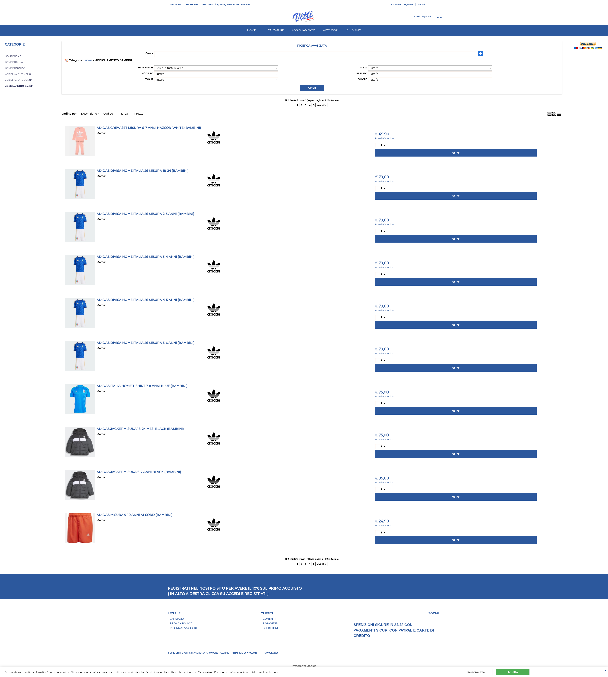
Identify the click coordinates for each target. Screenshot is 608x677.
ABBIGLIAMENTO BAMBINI (19, 86)
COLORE (362, 79)
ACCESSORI (331, 30)
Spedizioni (270, 628)
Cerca (149, 53)
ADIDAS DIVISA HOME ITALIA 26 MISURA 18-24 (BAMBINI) (143, 171)
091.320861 (176, 4)
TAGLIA (149, 79)
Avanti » (321, 105)
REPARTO (361, 73)
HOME (251, 30)
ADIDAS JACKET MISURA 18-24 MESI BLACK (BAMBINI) (140, 429)
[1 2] (381, 189)
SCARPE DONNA (14, 62)
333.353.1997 (192, 4)
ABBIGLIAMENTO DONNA (18, 80)
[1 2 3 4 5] (381, 232)
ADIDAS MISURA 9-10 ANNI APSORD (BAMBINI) (134, 515)
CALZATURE (276, 30)
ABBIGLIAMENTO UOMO (18, 74)
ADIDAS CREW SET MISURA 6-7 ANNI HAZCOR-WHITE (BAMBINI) (149, 128)
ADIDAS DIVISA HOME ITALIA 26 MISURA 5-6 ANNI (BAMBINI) (145, 343)
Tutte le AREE (145, 67)
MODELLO (147, 73)
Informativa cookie (184, 628)
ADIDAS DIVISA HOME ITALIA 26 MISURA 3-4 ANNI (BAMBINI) (146, 257)
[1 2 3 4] (381, 361)
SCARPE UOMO (13, 56)
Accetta (512, 672)
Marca (363, 67)
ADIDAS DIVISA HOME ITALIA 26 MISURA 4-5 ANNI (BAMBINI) (146, 300)
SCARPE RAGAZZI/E (15, 68)
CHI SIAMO (353, 30)
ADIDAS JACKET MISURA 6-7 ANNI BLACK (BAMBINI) (139, 472)
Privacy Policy (181, 623)
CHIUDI (605, 670)
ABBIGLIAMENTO (303, 30)
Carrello (597, 113)
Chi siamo (396, 4)
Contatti (421, 4)
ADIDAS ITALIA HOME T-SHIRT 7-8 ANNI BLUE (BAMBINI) (142, 386)
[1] (381, 146)
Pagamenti (408, 4)
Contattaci (599, 104)
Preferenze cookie (304, 665)
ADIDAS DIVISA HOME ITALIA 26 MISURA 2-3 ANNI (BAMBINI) (145, 214)
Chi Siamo (177, 618)
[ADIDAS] (213, 142)
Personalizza (476, 672)
